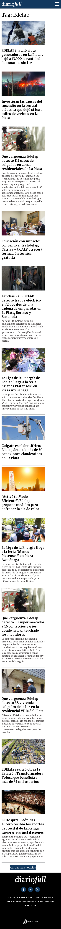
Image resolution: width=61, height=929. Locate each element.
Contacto (30, 905)
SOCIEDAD (34, 898)
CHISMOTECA (47, 898)
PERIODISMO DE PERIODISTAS (20, 902)
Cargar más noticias (23, 867)
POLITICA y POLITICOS (18, 898)
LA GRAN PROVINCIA (44, 902)
